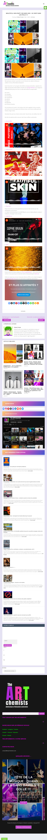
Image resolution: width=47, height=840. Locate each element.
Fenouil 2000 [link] (9, 121)
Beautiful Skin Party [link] (11, 278)
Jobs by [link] (5, 653)
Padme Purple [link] (20, 17)
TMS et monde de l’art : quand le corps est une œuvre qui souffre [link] (17, 615)
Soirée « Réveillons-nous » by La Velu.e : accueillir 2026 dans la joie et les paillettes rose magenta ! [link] (33, 389)
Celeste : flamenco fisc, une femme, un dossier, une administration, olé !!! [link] (19, 549)
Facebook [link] (4, 729)
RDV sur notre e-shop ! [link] (23, 294)
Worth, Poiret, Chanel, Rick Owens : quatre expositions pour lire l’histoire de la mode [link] (33, 363)
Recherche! (7, 645)
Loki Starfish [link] (9, 177)
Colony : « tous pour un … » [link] (9, 567)
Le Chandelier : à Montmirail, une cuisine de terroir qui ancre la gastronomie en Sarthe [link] (22, 481)
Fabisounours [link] (9, 149)
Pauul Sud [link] (8, 206)
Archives (4, 667)
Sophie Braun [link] (9, 216)
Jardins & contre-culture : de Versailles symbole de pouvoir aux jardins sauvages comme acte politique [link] (23, 532)
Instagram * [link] (11, 729)
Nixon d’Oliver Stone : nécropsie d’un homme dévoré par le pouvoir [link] (18, 515)
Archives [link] (33, 17)
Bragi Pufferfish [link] (31, 87)
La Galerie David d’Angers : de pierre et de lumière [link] (14, 582)
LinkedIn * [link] (5, 732)
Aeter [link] (7, 244)
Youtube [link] (16, 729)
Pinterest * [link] (10, 732)
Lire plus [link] (23, 802)
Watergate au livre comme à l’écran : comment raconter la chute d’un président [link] (20, 498)
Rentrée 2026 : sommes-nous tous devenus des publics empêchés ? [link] (18, 598)
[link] (45, 7)
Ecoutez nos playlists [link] (11, 413)
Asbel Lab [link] (36, 273)
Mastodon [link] (15, 732)
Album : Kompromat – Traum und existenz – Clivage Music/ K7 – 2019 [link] (13, 393)
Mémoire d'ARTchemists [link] (23, 827)
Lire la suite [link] (30, 471)
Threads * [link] (5, 735)
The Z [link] (23, 272)
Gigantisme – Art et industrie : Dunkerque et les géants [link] (13, 366)
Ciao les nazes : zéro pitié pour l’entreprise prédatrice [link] (15, 466)
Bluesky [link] (9, 735)
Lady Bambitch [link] (28, 272)
